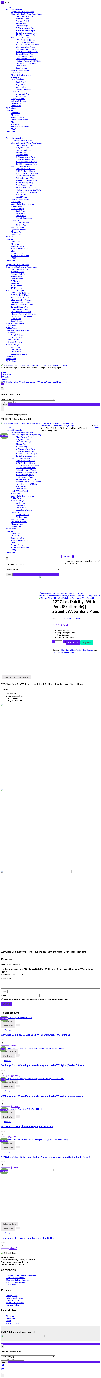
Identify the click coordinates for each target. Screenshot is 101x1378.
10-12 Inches (16, 285)
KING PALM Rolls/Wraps (27, 51)
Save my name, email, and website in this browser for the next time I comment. (36, 999)
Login (96, 427)
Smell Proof (21, 82)
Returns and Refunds (19, 119)
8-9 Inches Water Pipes (25, 30)
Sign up (97, 425)
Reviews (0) (24, 677)
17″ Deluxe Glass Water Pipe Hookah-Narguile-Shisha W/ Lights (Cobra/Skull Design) (45, 1157)
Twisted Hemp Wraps (25, 54)
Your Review (6, 978)
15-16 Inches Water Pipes (26, 35)
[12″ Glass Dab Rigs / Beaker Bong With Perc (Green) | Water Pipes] (16, 1017)
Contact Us (15, 112)
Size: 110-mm (21, 68)
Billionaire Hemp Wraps (26, 49)
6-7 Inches (15, 281)
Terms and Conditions (20, 126)
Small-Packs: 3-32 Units (26, 58)
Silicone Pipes (21, 23)
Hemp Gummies (18, 98)
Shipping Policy (17, 117)
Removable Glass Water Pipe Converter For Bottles (28, 1238)
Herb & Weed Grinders (20, 70)
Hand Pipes (16, 72)
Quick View (8, 1025)
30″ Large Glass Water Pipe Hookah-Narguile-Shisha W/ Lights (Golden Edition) (42, 1065)
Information (11, 110)
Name (4, 991)
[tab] (9, 677)
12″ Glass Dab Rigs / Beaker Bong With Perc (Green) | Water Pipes (35, 1034)
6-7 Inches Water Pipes (25, 28)
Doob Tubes (21, 87)
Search (4, 405)
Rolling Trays (16, 77)
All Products (11, 108)
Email (4, 995)
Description (9, 677)
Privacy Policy (17, 124)
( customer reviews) (72, 618)
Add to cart (73, 642)
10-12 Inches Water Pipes (26, 33)
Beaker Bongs (22, 25)
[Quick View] (18, 1025)
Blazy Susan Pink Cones (26, 47)
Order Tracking (12, 1323)
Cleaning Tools (17, 103)
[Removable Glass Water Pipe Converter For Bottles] (27, 1170)
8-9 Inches (15, 283)
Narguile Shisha (22, 18)
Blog (13, 122)
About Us (15, 115)
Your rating (6, 974)
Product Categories (14, 9)
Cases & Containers (24, 89)
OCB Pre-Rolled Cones (25, 42)
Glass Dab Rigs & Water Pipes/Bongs (26, 14)
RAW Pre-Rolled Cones (25, 40)
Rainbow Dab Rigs (23, 21)
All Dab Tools (21, 96)
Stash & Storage (17, 80)
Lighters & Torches (19, 101)
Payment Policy (12, 1305)
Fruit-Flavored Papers (25, 56)
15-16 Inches (16, 288)
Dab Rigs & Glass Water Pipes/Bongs (58, 425)
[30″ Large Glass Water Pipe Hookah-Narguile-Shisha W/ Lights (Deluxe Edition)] (32, 1078)
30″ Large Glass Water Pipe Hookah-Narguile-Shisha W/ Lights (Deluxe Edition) (42, 1096)
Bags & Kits (21, 84)
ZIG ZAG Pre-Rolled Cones (27, 44)
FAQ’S (13, 129)
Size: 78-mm (21, 65)
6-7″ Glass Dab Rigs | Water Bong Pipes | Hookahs (27, 1126)
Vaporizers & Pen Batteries (22, 11)
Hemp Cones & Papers (20, 37)
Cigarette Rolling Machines (22, 75)
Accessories (16, 105)
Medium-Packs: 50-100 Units (28, 61)
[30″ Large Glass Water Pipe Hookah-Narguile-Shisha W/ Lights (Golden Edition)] (32, 1048)
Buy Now (86, 642)
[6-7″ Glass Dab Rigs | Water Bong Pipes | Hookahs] (23, 1109)
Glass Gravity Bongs (24, 16)
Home (8, 7)
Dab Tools (15, 91)
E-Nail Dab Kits (22, 94)
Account (4, 379)
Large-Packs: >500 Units (26, 63)
